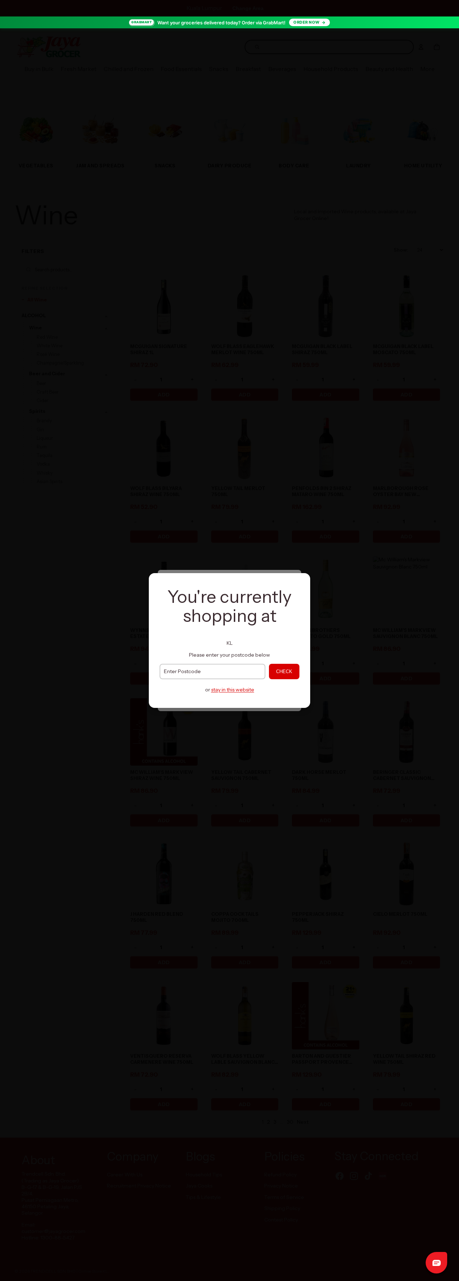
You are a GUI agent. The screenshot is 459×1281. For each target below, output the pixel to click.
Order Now (306, 22)
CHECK (284, 671)
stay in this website (232, 689)
